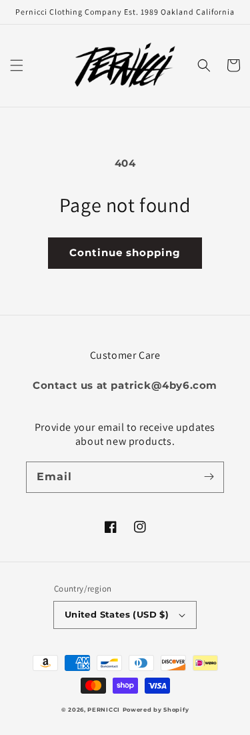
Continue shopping (125, 252)
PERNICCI (103, 709)
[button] (16, 65)
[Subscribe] (208, 477)
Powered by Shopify (156, 709)
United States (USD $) (117, 614)
